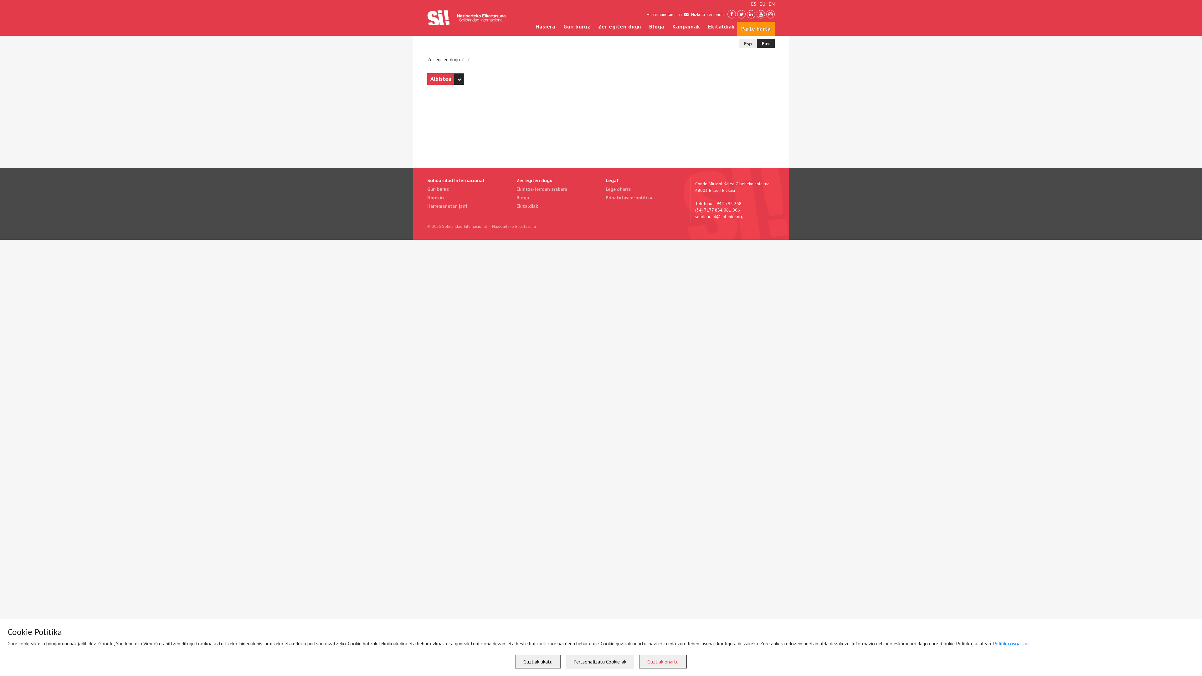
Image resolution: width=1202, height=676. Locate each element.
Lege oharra (618, 189)
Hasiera (545, 26)
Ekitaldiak (721, 26)
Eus (766, 43)
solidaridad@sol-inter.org (719, 216)
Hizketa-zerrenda (707, 14)
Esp (748, 43)
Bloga (656, 26)
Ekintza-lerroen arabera (541, 189)
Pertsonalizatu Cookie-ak (599, 661)
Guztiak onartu (663, 661)
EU (762, 4)
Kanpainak (686, 26)
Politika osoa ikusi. (1012, 643)
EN (771, 4)
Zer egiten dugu (619, 26)
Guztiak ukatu (537, 661)
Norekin (435, 198)
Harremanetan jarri (664, 14)
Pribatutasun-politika (629, 198)
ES (753, 4)
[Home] (466, 17)
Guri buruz (576, 26)
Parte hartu (756, 28)
